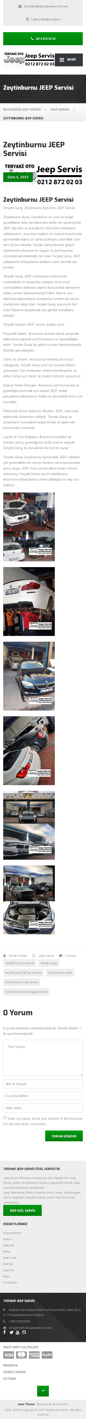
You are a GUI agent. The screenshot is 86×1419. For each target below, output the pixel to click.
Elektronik (10, 1257)
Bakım (7, 1239)
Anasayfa (10, 1365)
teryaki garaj (49, 963)
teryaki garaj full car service (23, 972)
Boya (6, 1276)
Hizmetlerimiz (12, 1233)
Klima (7, 1251)
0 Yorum (70, 955)
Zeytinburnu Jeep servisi (21, 982)
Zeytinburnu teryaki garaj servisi (26, 992)
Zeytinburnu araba (60, 972)
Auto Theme (26, 1404)
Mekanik (8, 1245)
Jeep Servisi (46, 955)
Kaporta (8, 1270)
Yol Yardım (10, 1282)
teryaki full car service (19, 963)
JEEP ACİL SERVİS (22, 1211)
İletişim (9, 1379)
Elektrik (8, 1264)
